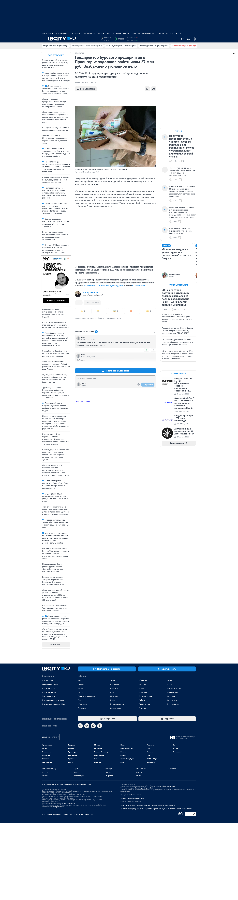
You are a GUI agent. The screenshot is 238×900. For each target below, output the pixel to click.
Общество (143, 680)
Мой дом (114, 696)
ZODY (172, 33)
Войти (84, 385)
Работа (142, 700)
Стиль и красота (174, 688)
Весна (80, 688)
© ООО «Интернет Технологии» (81, 814)
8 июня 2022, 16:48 (81, 82)
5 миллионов (138, 285)
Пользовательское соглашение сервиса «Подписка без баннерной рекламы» (147, 805)
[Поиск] (182, 39)
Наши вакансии (49, 692)
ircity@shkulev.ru (69, 803)
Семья (169, 680)
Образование (116, 708)
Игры (178, 33)
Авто (80, 680)
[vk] (86, 725)
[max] (93, 725)
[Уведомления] (188, 39)
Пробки (119, 39)
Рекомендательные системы (130, 802)
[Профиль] (194, 39)
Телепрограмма (113, 33)
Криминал (114, 684)
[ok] (99, 725)
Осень (141, 688)
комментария (87, 89)
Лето (112, 692)
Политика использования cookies (132, 798)
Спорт (169, 684)
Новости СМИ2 (82, 401)
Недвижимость (63, 33)
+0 (146, 350)
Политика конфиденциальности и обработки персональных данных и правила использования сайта (156, 809)
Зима (112, 680)
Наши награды (48, 688)
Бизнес (81, 684)
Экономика (172, 700)
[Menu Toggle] (44, 39)
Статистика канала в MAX (53, 704)
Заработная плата (92, 302)
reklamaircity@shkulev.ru (166, 786)
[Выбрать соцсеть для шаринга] (153, 88)
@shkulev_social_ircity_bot (144, 788)
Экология (171, 696)
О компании (47, 680)
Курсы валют (148, 33)
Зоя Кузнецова (90, 292)
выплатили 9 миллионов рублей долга (103, 285)
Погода (101, 33)
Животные (82, 704)
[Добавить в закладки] (147, 88)
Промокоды (77, 33)
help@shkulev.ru (58, 807)
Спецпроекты (173, 704)
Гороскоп (135, 33)
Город (80, 692)
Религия (142, 708)
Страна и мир (172, 692)
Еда (79, 700)
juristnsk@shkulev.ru (99, 805)
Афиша (126, 33)
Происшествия (145, 696)
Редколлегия (162, 33)
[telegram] (80, 725)
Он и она (142, 684)
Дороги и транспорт (86, 696)
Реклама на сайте (50, 684)
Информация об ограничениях (131, 795)
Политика (143, 692)
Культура (114, 688)
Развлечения (144, 704)
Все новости (48, 33)
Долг (79, 302)
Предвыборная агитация (53, 700)
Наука (112, 700)
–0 (153, 350)
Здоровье (82, 708)
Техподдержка (48, 696)
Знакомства (90, 33)
